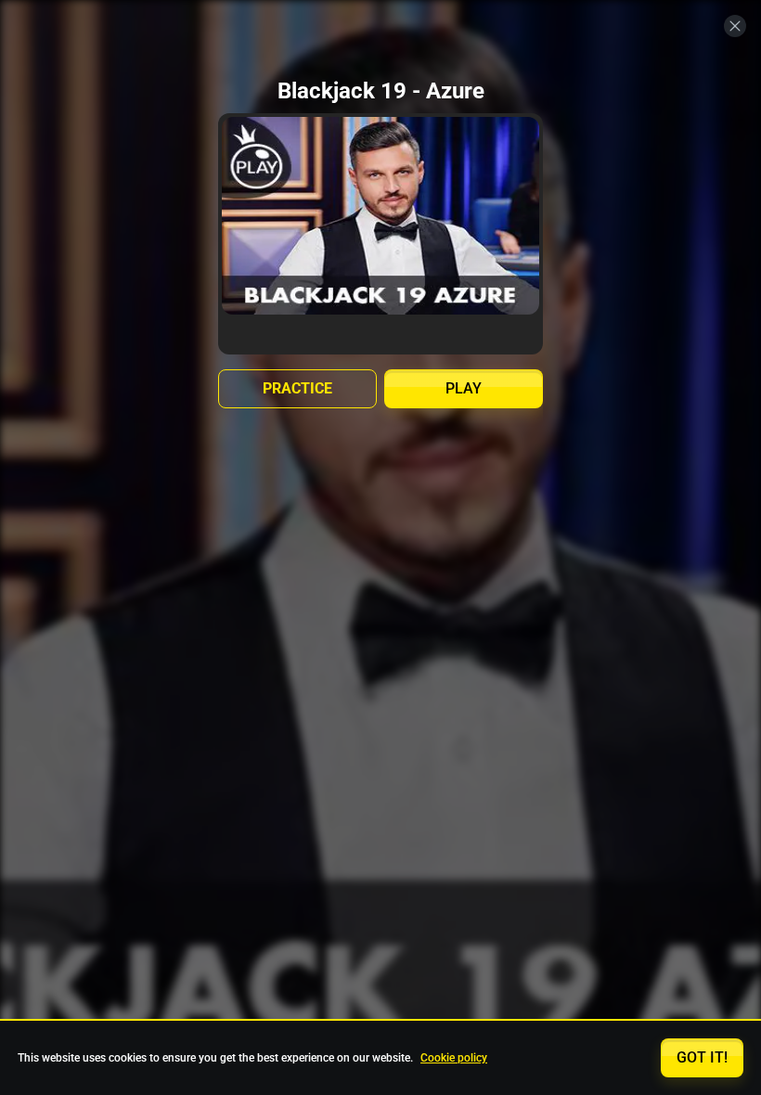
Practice (297, 388)
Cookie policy (453, 1057)
